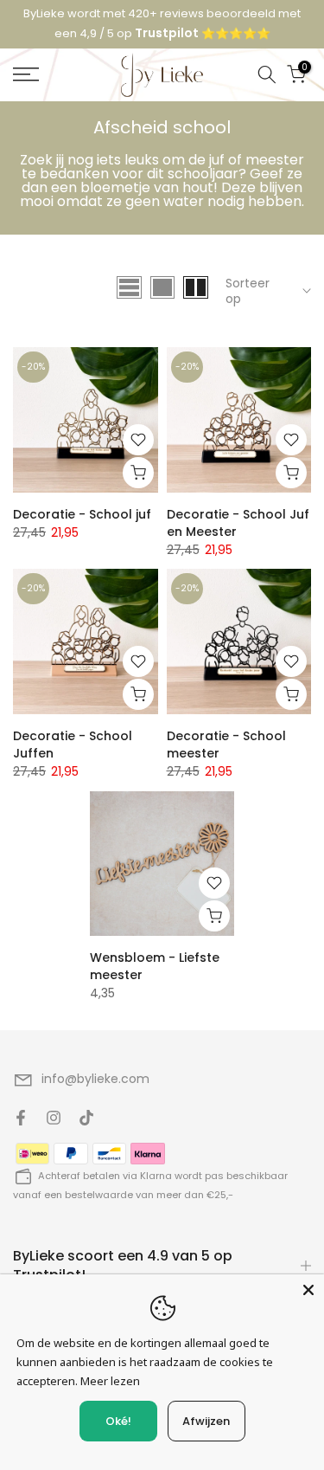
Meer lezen (110, 1381)
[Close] (308, 1290)
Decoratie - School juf (82, 514)
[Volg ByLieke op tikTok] (86, 1117)
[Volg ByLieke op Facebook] (21, 1117)
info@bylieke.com (95, 1078)
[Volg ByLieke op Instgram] (53, 1117)
